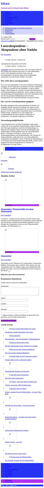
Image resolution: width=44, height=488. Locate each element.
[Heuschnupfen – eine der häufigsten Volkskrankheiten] (14, 335)
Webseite (4, 309)
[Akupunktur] (21, 250)
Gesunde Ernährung (11, 17)
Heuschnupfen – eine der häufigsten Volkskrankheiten (22, 339)
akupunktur (8, 148)
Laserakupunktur (10, 149)
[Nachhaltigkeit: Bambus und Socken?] (13, 368)
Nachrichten (9, 23)
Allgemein (8, 14)
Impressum (8, 480)
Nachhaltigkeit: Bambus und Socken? (17, 371)
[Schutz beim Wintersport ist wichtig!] (13, 427)
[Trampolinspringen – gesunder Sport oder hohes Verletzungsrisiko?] (13, 413)
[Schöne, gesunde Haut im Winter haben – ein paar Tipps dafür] (17, 388)
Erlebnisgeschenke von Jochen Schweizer (18, 28)
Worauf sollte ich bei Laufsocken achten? (18, 360)
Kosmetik (8, 21)
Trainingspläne (9, 33)
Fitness (7, 15)
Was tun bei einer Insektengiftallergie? (17, 353)
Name (3, 298)
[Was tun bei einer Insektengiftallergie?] (21, 349)
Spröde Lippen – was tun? (13, 442)
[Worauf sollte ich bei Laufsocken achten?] (23, 356)
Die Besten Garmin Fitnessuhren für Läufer (19, 332)
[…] (19, 226)
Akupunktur (5, 69)
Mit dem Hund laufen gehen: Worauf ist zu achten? (21, 346)
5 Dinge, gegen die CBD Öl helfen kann (18, 385)
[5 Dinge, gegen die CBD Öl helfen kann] (23, 382)
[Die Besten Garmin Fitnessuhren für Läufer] (22, 329)
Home (7, 12)
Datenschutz (9, 482)
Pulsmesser (8, 32)
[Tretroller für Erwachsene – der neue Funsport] (13, 402)
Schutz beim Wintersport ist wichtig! (16, 430)
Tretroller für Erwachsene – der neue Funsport (20, 405)
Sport (6, 24)
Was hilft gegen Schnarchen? (14, 378)
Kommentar (4, 286)
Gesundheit (8, 19)
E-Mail (3, 304)
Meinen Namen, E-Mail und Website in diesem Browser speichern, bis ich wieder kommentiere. (20, 316)
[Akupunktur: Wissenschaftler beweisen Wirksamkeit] (13, 203)
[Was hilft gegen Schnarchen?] (19, 375)
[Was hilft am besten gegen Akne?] (13, 450)
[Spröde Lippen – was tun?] (13, 438)
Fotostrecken (9, 30)
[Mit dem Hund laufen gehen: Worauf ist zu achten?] (19, 342)
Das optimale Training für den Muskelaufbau (19, 460)
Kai (2, 54)
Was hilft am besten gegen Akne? (15, 453)
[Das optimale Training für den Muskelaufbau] (20, 457)
